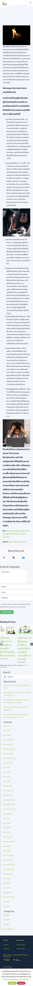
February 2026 (9, 740)
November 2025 (9, 749)
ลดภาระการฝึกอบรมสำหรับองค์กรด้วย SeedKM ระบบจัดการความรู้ (24, 648)
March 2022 (8, 892)
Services (5, 945)
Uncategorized (9, 929)
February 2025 (9, 791)
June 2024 (7, 823)
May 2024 (7, 828)
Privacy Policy (20, 945)
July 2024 (7, 818)
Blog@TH (26, 665)
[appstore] (7, 959)
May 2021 (7, 906)
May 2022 (7, 883)
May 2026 (7, 730)
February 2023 (9, 855)
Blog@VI (7, 924)
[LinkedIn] (23, 557)
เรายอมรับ (12, 983)
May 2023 (7, 846)
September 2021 (9, 897)
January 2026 (8, 744)
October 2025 (8, 754)
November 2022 (9, 869)
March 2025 (8, 786)
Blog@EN (7, 915)
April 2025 (7, 781)
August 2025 (8, 763)
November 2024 (9, 804)
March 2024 (8, 837)
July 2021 (7, 902)
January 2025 (8, 795)
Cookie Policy (20, 949)
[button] (1, 644)
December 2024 (9, 800)
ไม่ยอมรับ (21, 983)
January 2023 (8, 860)
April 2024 (7, 832)
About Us (6, 949)
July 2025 (7, 767)
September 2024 (9, 809)
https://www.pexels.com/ (17, 541)
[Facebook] (4, 557)
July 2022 (7, 879)
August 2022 (8, 874)
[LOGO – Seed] (4, 2)
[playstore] (17, 959)
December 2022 (9, 865)
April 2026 (7, 735)
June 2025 (7, 772)
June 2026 (7, 726)
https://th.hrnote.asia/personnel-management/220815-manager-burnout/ (16, 534)
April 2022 (7, 888)
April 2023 (7, 851)
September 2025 (9, 758)
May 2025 (7, 777)
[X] (14, 557)
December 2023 (9, 842)
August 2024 (8, 814)
